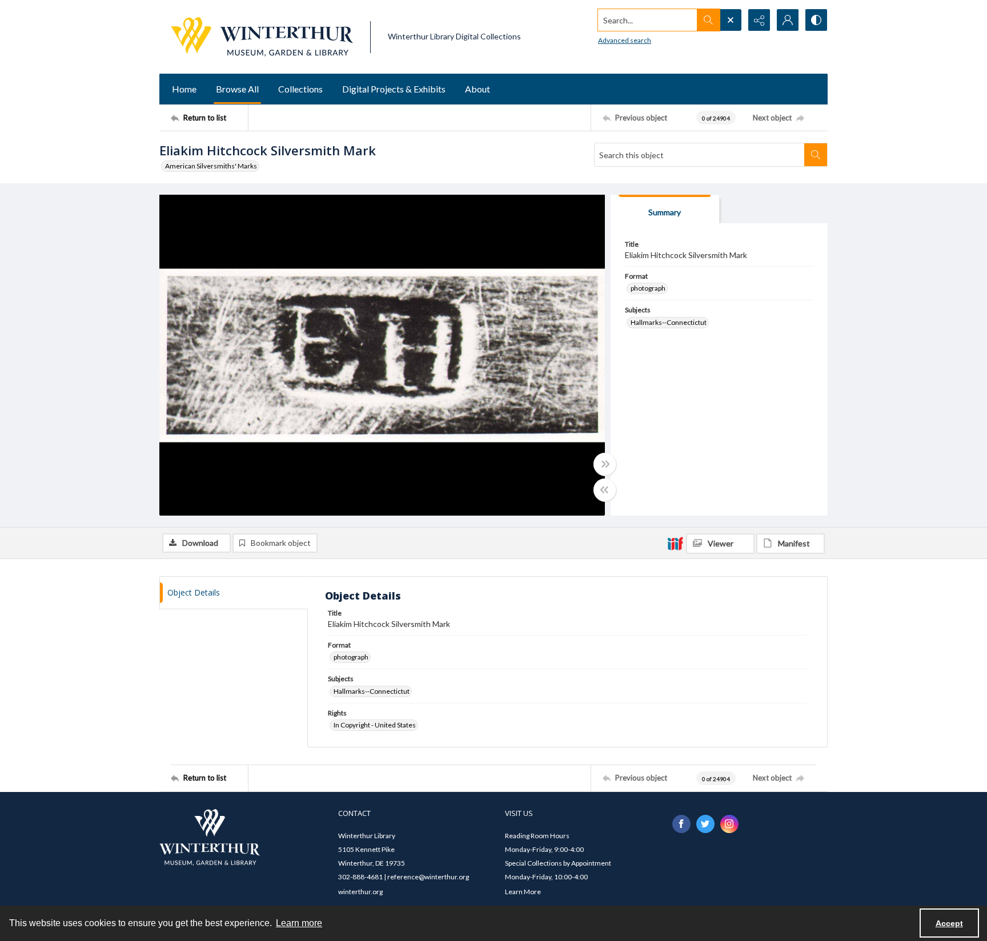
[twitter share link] (705, 824)
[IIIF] (675, 543)
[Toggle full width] (604, 464)
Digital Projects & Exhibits (394, 88)
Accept (949, 923)
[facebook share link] (681, 824)
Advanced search (624, 40)
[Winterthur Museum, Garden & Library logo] (262, 37)
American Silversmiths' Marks (211, 166)
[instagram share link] (729, 824)
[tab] (665, 209)
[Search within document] (815, 154)
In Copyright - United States (375, 725)
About (477, 88)
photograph (648, 288)
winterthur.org (360, 891)
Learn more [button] (299, 923)
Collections (300, 88)
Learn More (523, 891)
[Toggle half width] (604, 489)
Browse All (237, 88)
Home (184, 88)
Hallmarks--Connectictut (669, 322)
